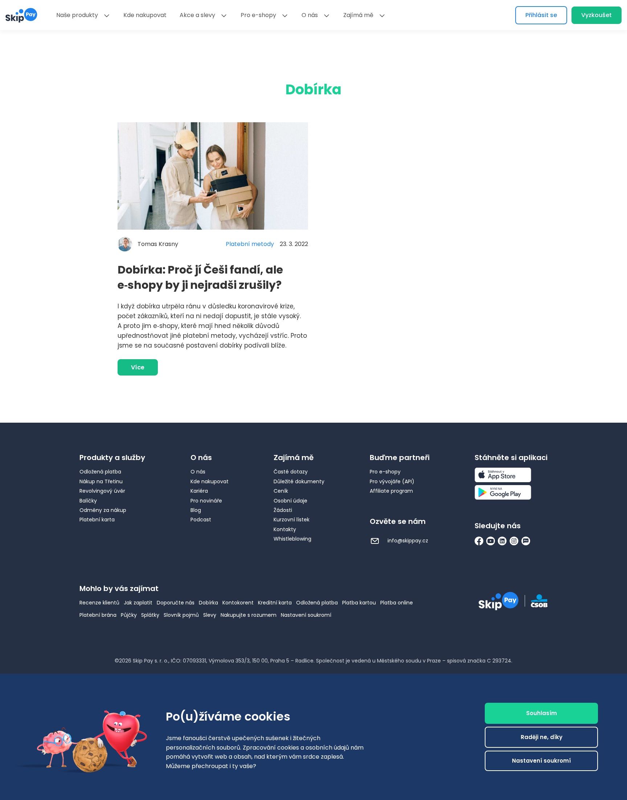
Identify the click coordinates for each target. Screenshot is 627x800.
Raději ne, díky (541, 737)
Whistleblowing (292, 538)
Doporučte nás (175, 602)
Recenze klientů (99, 602)
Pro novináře (206, 500)
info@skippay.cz (407, 540)
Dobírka (208, 602)
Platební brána (97, 615)
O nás (310, 15)
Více (137, 367)
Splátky (150, 615)
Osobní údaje (290, 500)
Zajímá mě (358, 15)
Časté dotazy (291, 471)
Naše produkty (77, 15)
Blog (195, 510)
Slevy (209, 615)
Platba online (396, 602)
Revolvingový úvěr (102, 491)
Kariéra (199, 491)
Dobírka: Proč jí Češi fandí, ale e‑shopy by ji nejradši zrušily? (200, 277)
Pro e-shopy (258, 15)
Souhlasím (541, 713)
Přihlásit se (541, 15)
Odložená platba (100, 471)
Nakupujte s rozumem (248, 615)
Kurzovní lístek (292, 519)
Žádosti (283, 510)
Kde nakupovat (145, 15)
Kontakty (285, 529)
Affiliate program (391, 491)
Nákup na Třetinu (101, 481)
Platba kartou (359, 602)
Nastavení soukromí (306, 615)
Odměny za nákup (102, 510)
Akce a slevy (197, 15)
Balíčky (88, 500)
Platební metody (250, 244)
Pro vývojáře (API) (392, 481)
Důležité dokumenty (299, 481)
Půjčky (129, 615)
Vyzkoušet (596, 15)
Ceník (281, 491)
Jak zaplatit (138, 602)
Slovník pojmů (181, 615)
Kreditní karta (275, 602)
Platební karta (97, 519)
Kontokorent (238, 602)
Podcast (200, 519)
